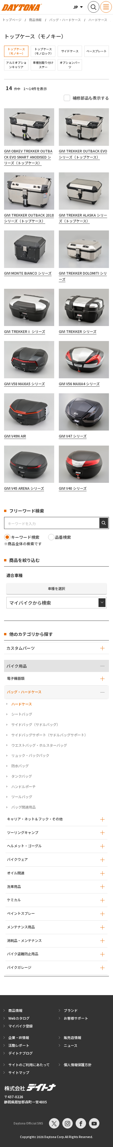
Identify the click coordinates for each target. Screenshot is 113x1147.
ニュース (70, 1045)
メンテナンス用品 (21, 927)
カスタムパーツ (20, 648)
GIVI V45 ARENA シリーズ (24, 488)
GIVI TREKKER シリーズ (77, 331)
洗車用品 (14, 886)
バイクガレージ (19, 967)
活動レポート (18, 1045)
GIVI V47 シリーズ (73, 435)
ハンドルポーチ (23, 786)
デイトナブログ (20, 1053)
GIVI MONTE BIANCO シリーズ (28, 273)
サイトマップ (18, 1072)
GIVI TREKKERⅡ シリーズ (24, 331)
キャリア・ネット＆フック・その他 (35, 819)
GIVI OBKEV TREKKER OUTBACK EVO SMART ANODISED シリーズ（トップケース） (28, 156)
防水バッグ (20, 765)
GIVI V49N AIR (15, 435)
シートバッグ (21, 714)
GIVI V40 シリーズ (73, 488)
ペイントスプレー (21, 913)
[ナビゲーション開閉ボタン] (106, 7)
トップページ (11, 19)
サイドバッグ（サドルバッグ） (35, 724)
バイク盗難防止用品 (22, 953)
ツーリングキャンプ (22, 832)
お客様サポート (76, 1018)
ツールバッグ (21, 796)
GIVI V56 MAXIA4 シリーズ (79, 383)
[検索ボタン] (93, 7)
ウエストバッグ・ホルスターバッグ (39, 745)
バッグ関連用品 (23, 807)
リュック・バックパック (30, 755)
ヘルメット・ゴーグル (24, 845)
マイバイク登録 (20, 1025)
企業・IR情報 (18, 1037)
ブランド (71, 1010)
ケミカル (14, 899)
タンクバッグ (21, 776)
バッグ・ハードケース (65, 19)
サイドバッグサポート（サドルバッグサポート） (49, 735)
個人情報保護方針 (78, 1064)
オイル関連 (15, 873)
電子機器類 (15, 678)
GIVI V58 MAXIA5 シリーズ (24, 383)
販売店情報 (72, 1037)
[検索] (103, 523)
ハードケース (97, 19)
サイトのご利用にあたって (29, 1064)
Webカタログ (19, 1018)
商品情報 (35, 19)
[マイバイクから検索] (56, 602)
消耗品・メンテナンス (24, 940)
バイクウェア (17, 859)
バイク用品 (16, 666)
